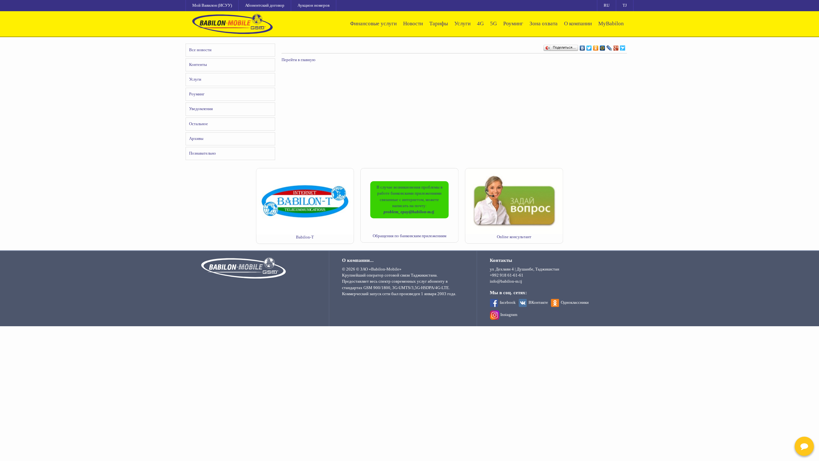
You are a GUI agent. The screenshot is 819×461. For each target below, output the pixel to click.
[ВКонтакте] (582, 46)
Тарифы (438, 23)
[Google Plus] (616, 46)
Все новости (200, 50)
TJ (625, 5)
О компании (578, 23)
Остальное (198, 124)
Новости (413, 23)
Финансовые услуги (373, 23)
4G (480, 23)
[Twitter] (589, 46)
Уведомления (201, 109)
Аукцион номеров (314, 5)
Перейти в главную (298, 60)
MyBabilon (611, 23)
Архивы (196, 138)
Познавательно (202, 153)
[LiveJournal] (609, 46)
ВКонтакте (538, 302)
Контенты (198, 64)
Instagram (508, 314)
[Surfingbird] (622, 46)
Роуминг (513, 23)
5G (493, 23)
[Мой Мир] (602, 46)
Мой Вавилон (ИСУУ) (212, 5)
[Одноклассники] (595, 46)
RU (606, 5)
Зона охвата (543, 23)
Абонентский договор (264, 5)
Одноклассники (575, 302)
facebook (508, 302)
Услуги (462, 23)
